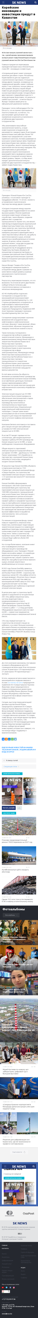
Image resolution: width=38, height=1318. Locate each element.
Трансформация (8, 1275)
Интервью (5, 1267)
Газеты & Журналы (27, 1252)
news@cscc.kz (7, 1314)
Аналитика (5, 1257)
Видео (23, 1274)
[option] (9, 1213)
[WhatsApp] (12, 739)
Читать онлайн (9, 808)
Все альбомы (10, 915)
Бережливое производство (26, 1261)
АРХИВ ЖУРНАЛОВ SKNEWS (11, 773)
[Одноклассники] (6, 739)
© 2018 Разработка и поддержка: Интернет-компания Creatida (14, 1238)
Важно (4, 1254)
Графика (24, 1277)
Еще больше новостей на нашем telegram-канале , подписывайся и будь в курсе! (19, 750)
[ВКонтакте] (3, 739)
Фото (23, 1271)
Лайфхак (24, 1249)
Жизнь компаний (8, 1279)
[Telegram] (15, 739)
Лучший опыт (7, 1264)
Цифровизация (7, 1260)
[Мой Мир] (9, 739)
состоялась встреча (15, 682)
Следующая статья (10, 766)
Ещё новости (17, 1152)
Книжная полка (26, 1245)
